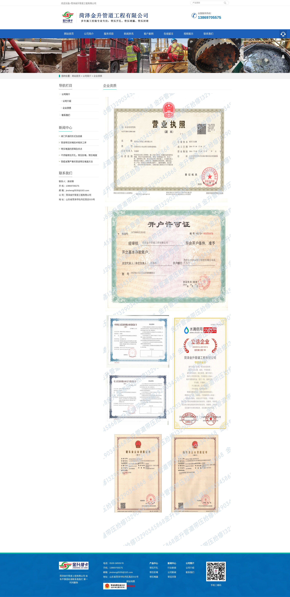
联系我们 (208, 33)
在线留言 (168, 33)
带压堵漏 (154, 577)
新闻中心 (172, 563)
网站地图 (130, 581)
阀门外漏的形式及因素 (71, 136)
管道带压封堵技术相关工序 (73, 142)
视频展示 (188, 33)
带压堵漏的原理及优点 (71, 149)
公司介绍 (67, 101)
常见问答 (172, 577)
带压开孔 (154, 568)
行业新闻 (172, 568)
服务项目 (109, 33)
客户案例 (148, 33)
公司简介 (89, 33)
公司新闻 (172, 572)
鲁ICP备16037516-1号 (114, 581)
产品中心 (154, 563)
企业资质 (97, 76)
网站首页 (69, 33)
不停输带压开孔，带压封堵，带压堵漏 (79, 155)
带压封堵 (154, 572)
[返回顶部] (283, 58)
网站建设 (131, 586)
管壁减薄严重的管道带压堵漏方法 (77, 161)
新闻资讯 (129, 33)
